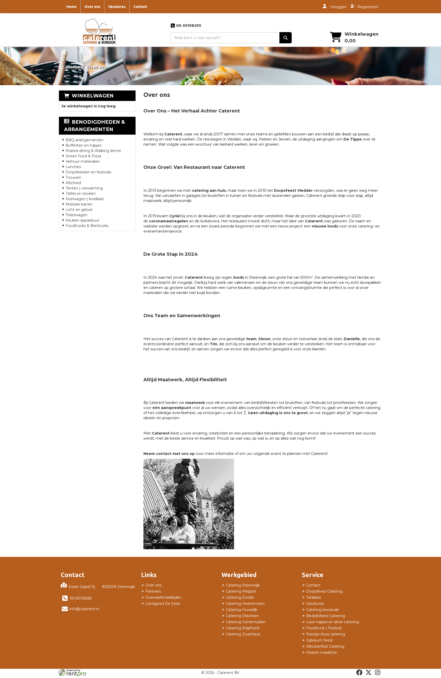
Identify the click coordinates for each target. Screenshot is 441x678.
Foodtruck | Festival (323, 628)
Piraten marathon (321, 652)
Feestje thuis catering (325, 634)
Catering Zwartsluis (243, 634)
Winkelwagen (93, 96)
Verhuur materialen (83, 161)
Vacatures (117, 7)
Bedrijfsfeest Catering (325, 615)
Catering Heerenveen (245, 603)
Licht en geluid (79, 209)
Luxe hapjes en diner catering (332, 622)
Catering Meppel (241, 591)
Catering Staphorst (243, 628)
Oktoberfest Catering (325, 646)
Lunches (73, 166)
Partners (153, 591)
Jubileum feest (319, 640)
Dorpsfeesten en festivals (88, 172)
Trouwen (73, 177)
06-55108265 (81, 598)
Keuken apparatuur (83, 220)
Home (71, 7)
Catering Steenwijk (243, 585)
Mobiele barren (79, 204)
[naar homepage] (99, 32)
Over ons (92, 7)
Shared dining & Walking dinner (93, 150)
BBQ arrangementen (84, 140)
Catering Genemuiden (246, 622)
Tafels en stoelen (81, 193)
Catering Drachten (242, 615)
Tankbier (313, 597)
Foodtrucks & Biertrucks (87, 225)
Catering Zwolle (240, 597)
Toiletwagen (76, 215)
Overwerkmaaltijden (163, 597)
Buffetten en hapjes (83, 145)
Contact (140, 7)
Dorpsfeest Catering (324, 591)
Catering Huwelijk (241, 609)
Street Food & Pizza (83, 156)
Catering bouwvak (322, 609)
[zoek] (285, 37)
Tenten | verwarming (84, 188)
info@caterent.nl (84, 609)
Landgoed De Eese (162, 603)
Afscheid (73, 183)
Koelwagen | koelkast (85, 199)
